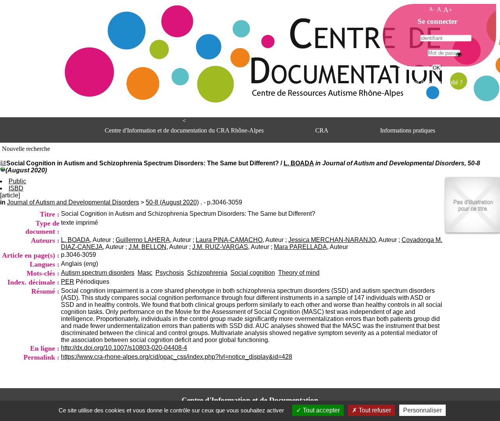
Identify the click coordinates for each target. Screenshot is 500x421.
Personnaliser (422, 410)
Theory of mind (299, 272)
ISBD (16, 188)
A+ (447, 10)
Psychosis (169, 272)
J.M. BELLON (147, 247)
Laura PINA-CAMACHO (229, 239)
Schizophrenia (207, 272)
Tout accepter (320, 410)
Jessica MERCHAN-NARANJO (332, 239)
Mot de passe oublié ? (435, 82)
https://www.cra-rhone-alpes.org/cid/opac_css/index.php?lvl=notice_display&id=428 (176, 356)
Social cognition (252, 272)
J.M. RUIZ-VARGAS (220, 247)
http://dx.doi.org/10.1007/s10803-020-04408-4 (124, 347)
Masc (145, 272)
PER (67, 281)
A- (432, 9)
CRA (322, 130)
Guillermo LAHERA (143, 239)
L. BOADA (299, 163)
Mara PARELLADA (300, 247)
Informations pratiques (407, 130)
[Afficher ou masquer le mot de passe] (459, 54)
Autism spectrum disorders (97, 272)
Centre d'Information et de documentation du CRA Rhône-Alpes (184, 130)
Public (17, 181)
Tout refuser (374, 410)
